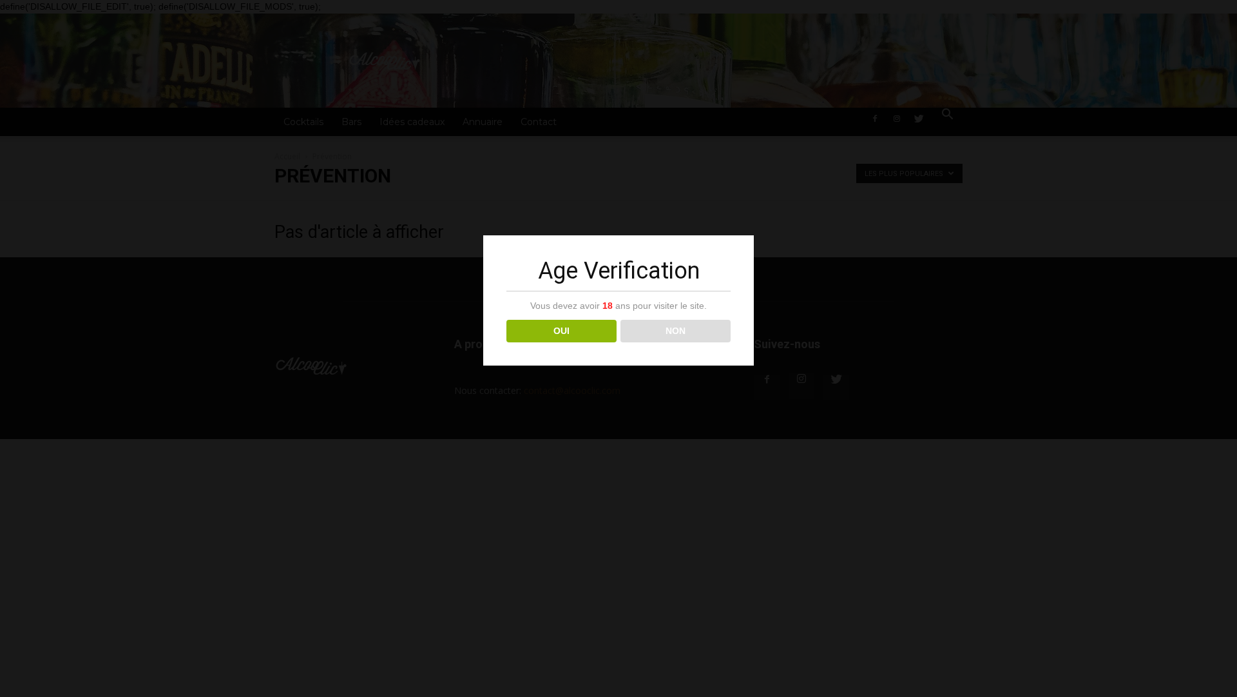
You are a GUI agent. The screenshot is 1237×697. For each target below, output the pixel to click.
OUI (561, 331)
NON (676, 331)
